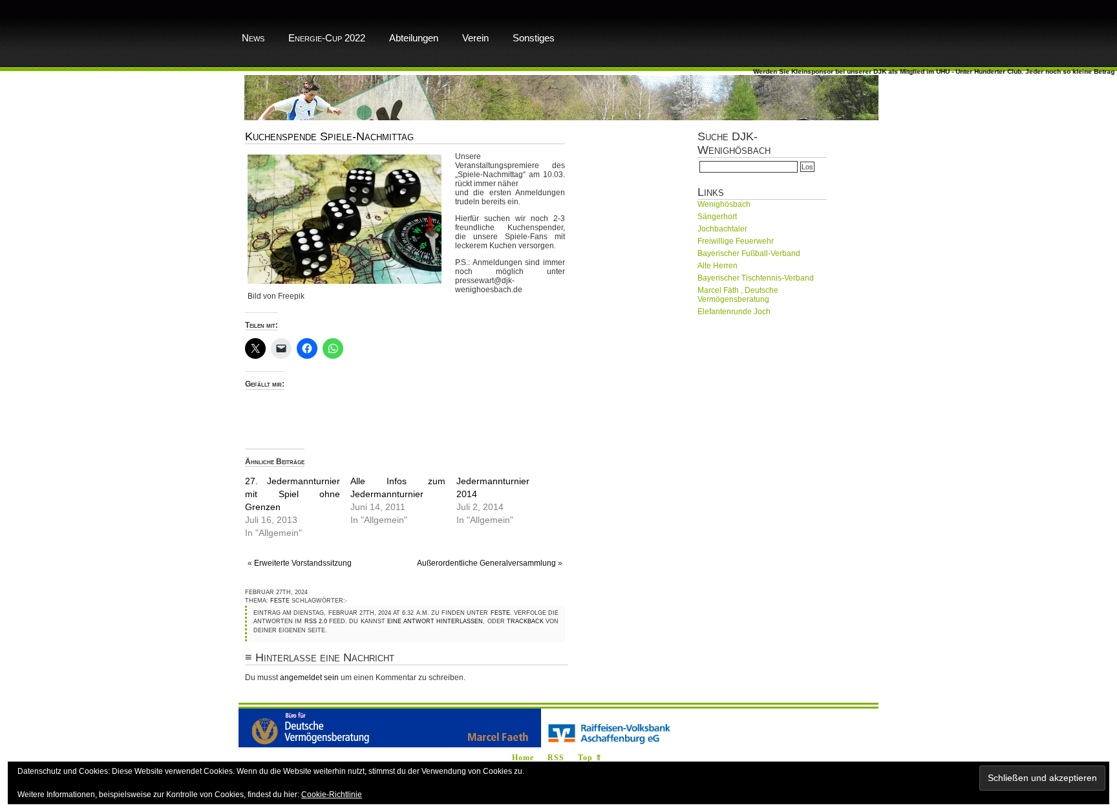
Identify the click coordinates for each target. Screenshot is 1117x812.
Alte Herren (717, 265)
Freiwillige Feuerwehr (735, 241)
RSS (556, 757)
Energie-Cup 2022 (326, 37)
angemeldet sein (309, 677)
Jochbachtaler (722, 228)
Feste (280, 600)
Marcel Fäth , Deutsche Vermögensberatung (737, 295)
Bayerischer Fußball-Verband (748, 253)
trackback (525, 621)
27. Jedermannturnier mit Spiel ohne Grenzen (292, 494)
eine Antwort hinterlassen (435, 621)
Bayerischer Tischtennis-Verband (755, 278)
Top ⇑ (590, 757)
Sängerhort (717, 216)
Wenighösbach (723, 204)
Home (523, 757)
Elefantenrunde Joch (734, 311)
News (253, 37)
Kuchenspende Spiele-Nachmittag (329, 136)
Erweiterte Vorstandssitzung (303, 563)
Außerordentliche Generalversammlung (486, 563)
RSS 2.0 (315, 621)
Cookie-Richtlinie (331, 794)
